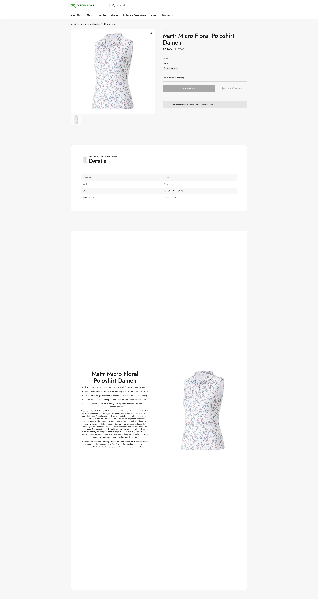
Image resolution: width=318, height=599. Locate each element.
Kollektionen (84, 24)
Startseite (74, 24)
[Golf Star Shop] (82, 5)
